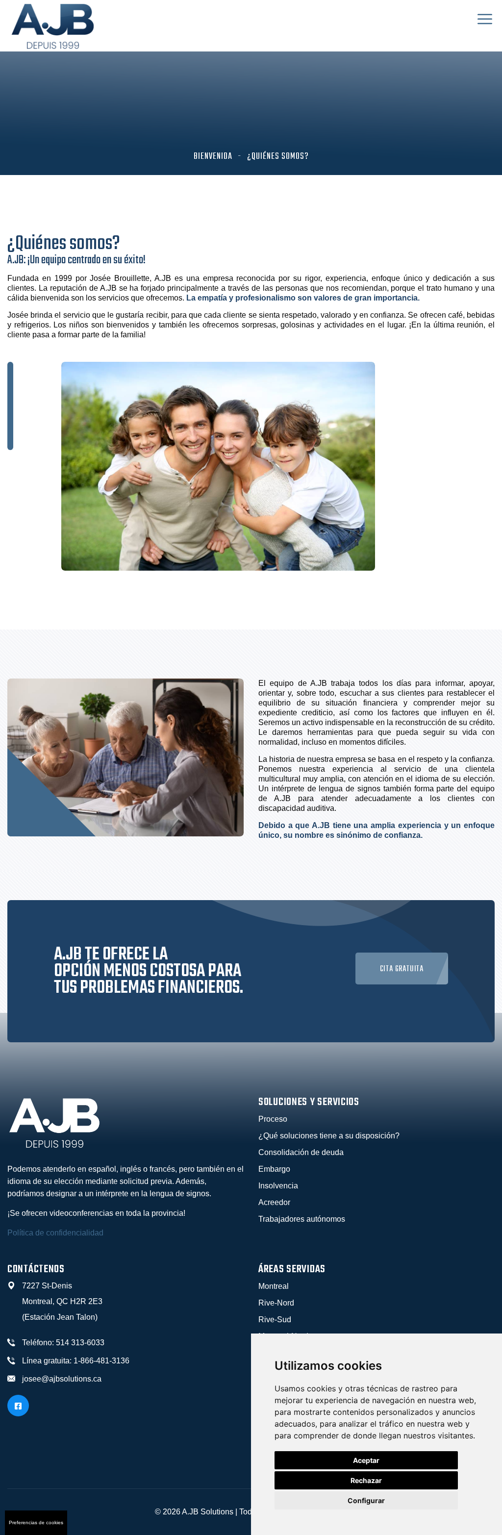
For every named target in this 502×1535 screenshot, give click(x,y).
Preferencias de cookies (36, 1522)
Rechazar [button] (366, 1480)
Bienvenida (213, 157)
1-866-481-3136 (101, 1361)
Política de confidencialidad (55, 1233)
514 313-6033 (80, 1342)
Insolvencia (278, 1186)
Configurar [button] (366, 1500)
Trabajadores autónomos (301, 1219)
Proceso (272, 1119)
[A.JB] (53, 25)
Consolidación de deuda (301, 1152)
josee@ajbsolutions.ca (61, 1379)
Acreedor (274, 1202)
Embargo (274, 1169)
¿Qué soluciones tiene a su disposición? (329, 1136)
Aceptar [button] (366, 1460)
